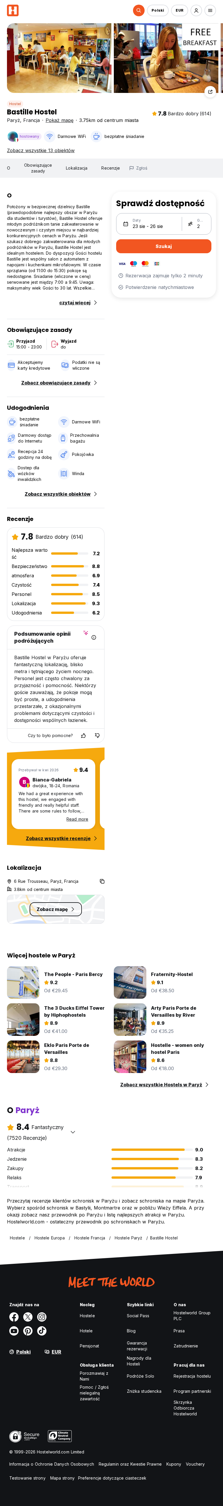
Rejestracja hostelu (192, 1376)
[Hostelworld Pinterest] (28, 1331)
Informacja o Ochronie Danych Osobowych (51, 1464)
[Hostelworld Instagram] (41, 1317)
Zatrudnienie (186, 1345)
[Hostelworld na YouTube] (14, 1331)
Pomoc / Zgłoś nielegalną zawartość (94, 1393)
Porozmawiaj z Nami (94, 1376)
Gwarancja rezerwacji (137, 1345)
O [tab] (8, 168)
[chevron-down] (73, 1132)
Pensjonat (89, 1345)
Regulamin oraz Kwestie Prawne (130, 1464)
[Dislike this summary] (97, 735)
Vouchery (195, 1464)
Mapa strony (62, 1478)
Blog (131, 1330)
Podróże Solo (140, 1376)
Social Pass (138, 1315)
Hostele (87, 1315)
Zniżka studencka (144, 1391)
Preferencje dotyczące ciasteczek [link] (112, 1478)
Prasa (179, 1330)
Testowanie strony (27, 1478)
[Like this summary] (83, 735)
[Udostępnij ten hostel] (210, 92)
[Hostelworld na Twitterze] (28, 1317)
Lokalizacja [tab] (76, 168)
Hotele (86, 1330)
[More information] (93, 637)
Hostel (15, 104)
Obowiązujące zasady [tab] (38, 168)
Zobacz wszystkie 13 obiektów (41, 150)
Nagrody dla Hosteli (139, 1361)
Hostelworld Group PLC (192, 1315)
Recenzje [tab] (110, 168)
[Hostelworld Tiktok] (41, 1331)
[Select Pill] (139, 10)
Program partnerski (192, 1391)
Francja (31, 120)
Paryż (13, 120)
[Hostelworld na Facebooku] (14, 1317)
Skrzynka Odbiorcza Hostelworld (185, 1408)
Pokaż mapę (59, 120)
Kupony (173, 1464)
